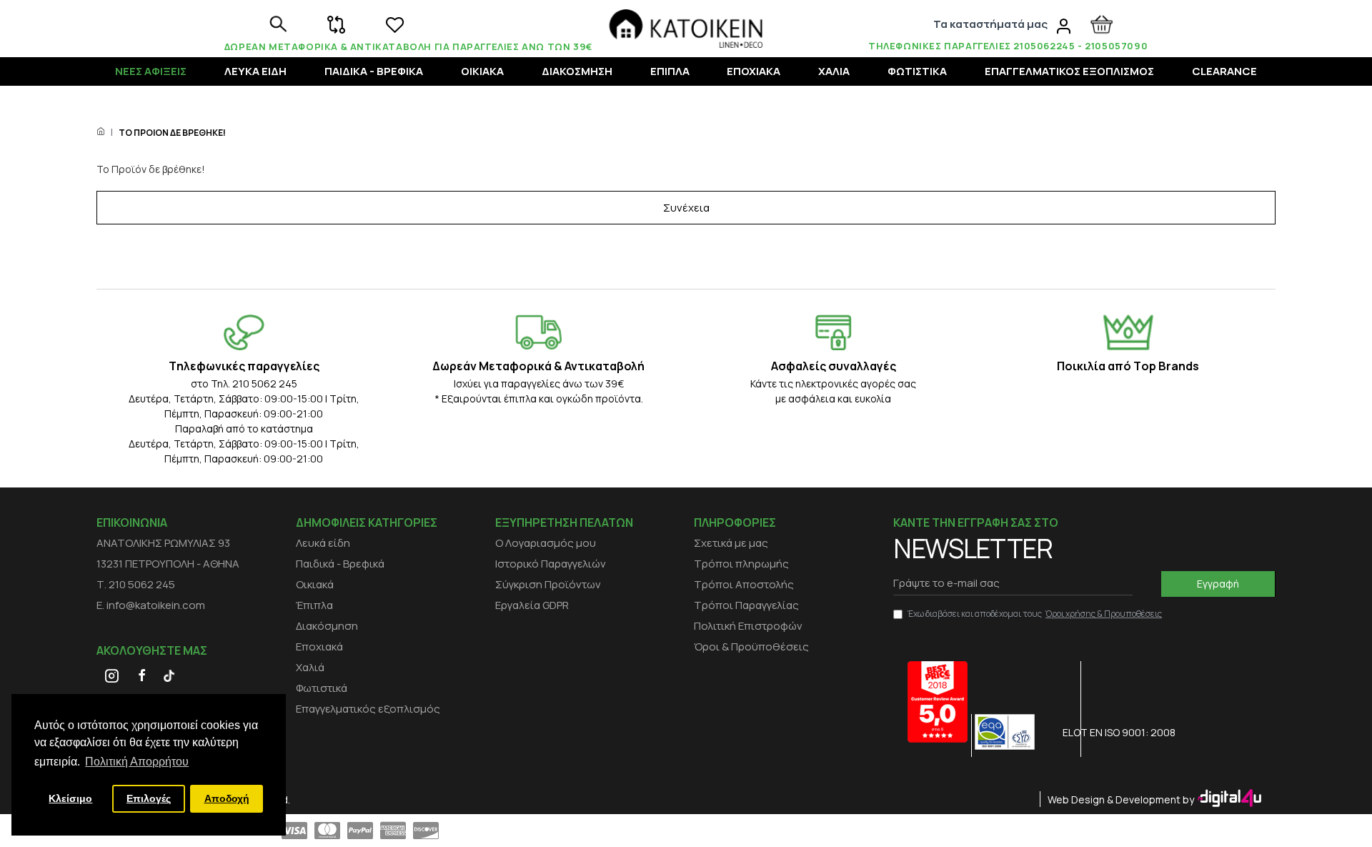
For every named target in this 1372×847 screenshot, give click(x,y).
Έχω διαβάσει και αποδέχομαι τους (1035, 614)
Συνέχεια (686, 207)
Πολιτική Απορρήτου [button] (137, 762)
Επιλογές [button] (148, 798)
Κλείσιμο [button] (70, 798)
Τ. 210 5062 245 (135, 584)
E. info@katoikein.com (150, 605)
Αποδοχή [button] (226, 798)
